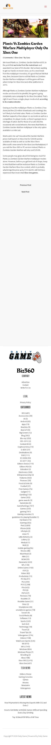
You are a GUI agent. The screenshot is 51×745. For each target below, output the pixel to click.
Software (23, 618)
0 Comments (8, 57)
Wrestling (24, 655)
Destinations (24, 452)
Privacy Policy (25, 402)
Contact (25, 385)
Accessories (24, 416)
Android (24, 421)
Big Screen (23, 432)
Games (23, 508)
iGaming (23, 522)
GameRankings (23, 506)
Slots (24, 604)
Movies (24, 551)
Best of (24, 430)
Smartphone (24, 607)
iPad (22, 525)
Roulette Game (24, 601)
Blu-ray (23, 438)
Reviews (23, 596)
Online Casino (23, 567)
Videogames (23, 635)
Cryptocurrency (24, 447)
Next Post (25, 192)
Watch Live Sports (23, 641)
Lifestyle (24, 531)
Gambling (23, 494)
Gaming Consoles (26, 677)
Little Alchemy (24, 537)
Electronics (23, 472)
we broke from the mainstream (26, 65)
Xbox (23, 657)
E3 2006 (23, 458)
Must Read (24, 553)
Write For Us (26, 387)
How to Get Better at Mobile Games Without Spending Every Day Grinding (25, 711)
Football (24, 486)
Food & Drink (24, 483)
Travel (24, 629)
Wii (23, 643)
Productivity (23, 576)
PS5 (24, 590)
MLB (24, 545)
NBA (23, 556)
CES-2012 (24, 441)
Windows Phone (24, 652)
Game (23, 497)
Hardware (24, 520)
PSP (23, 593)
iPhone (23, 528)
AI (24, 418)
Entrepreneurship (24, 475)
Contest (23, 444)
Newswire (23, 562)
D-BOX (23, 449)
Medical (24, 542)
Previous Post (25, 185)
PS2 (23, 582)
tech (23, 624)
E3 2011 (23, 461)
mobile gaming (24, 548)
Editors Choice (23, 463)
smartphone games (23, 610)
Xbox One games (31, 172)
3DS (23, 413)
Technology (23, 627)
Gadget (24, 492)
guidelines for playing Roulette (24, 517)
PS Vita (23, 579)
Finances (23, 480)
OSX (24, 570)
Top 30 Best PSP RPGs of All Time (25, 717)
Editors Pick (24, 466)
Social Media (24, 615)
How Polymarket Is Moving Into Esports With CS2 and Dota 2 (25, 704)
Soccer (24, 612)
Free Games (24, 489)
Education (24, 469)
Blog (23, 435)
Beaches (24, 427)
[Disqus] (25, 231)
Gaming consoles (24, 514)
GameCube (24, 503)
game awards (24, 500)
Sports (23, 621)
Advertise (26, 382)
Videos (23, 638)
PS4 (23, 587)
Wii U (23, 646)
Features (23, 478)
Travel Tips (24, 632)
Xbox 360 (22, 660)
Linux (24, 534)
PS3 (22, 584)
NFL (23, 565)
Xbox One (18, 57)
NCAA (23, 559)
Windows (23, 649)
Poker (23, 573)
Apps (24, 424)
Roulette (24, 598)
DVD (23, 455)
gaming (23, 511)
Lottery (24, 539)
